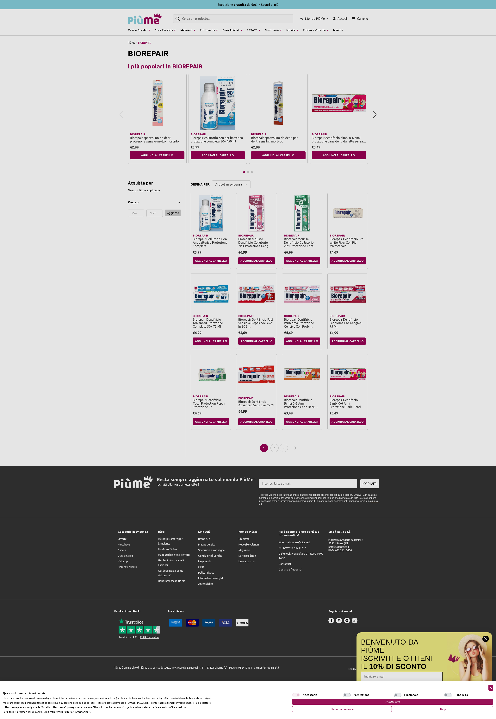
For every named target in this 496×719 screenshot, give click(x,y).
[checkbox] (296, 695)
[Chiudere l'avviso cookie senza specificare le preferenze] (490, 688)
